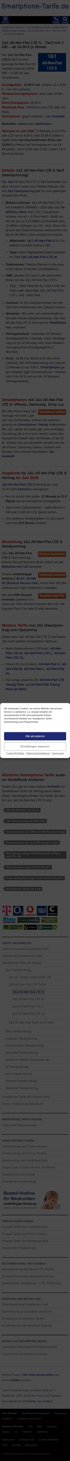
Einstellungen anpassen (35, 746)
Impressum (58, 753)
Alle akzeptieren (35, 736)
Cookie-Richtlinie (15, 753)
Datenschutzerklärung (38, 753)
